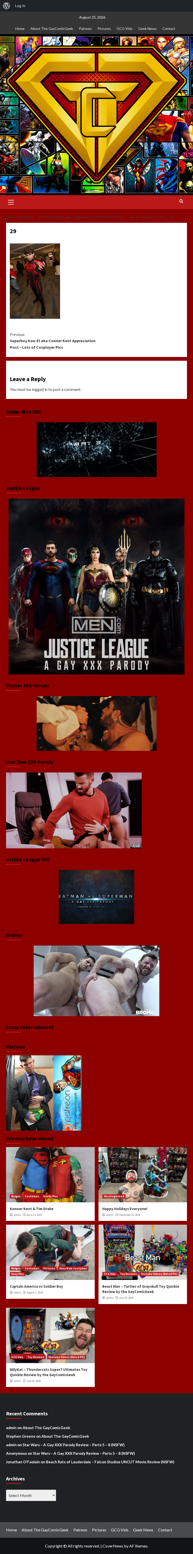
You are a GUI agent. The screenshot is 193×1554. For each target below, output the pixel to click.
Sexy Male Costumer (73, 1268)
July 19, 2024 (126, 1298)
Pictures (104, 28)
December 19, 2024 (129, 1215)
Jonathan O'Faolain (23, 1462)
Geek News (147, 28)
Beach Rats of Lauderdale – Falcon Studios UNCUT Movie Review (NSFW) (110, 1462)
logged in (39, 389)
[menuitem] (6, 6)
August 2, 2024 (35, 1292)
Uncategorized (114, 1196)
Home (20, 28)
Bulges (16, 1196)
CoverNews (113, 1545)
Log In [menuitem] (20, 6)
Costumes (32, 1196)
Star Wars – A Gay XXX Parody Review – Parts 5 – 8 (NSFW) (74, 1444)
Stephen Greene (20, 1436)
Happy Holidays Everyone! (124, 1208)
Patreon (85, 28)
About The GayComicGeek (51, 28)
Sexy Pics (17, 1274)
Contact (168, 28)
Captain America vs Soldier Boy (36, 1286)
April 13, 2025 (34, 1215)
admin (17, 1215)
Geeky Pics (50, 1196)
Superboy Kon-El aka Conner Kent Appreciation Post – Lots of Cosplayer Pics (52, 341)
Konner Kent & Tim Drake (32, 1208)
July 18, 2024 (34, 1381)
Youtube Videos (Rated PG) (159, 1274)
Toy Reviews (128, 1274)
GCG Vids (124, 28)
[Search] (181, 201)
